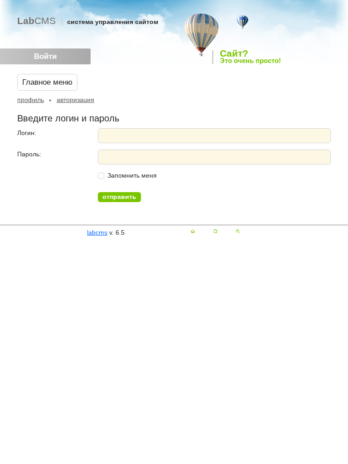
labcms (97, 232)
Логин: (26, 132)
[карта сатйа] (215, 231)
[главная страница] (193, 231)
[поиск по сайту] (238, 231)
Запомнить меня (132, 175)
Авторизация (75, 99)
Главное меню (47, 82)
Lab (36, 20)
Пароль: (29, 154)
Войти (45, 56)
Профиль (30, 99)
